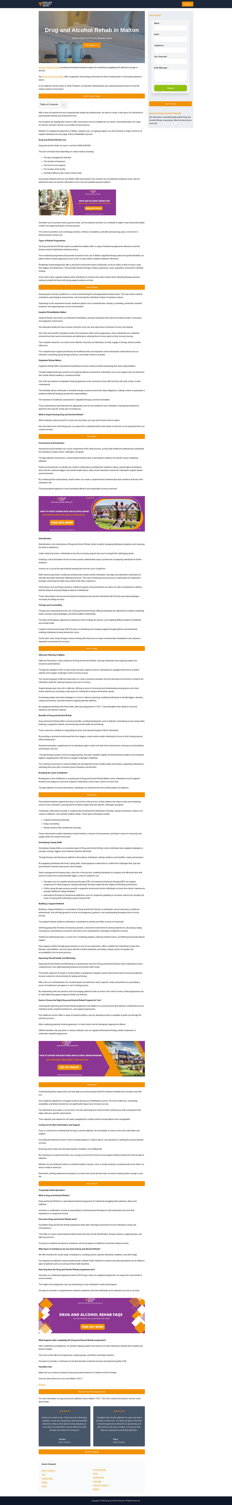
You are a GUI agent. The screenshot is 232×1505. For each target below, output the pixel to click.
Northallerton (98, 1477)
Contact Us (91, 795)
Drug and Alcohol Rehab (49, 67)
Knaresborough (99, 1470)
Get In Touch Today (92, 96)
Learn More (91, 436)
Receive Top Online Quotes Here (91, 1392)
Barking (42, 1385)
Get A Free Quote (92, 1452)
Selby (44, 1486)
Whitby (44, 1482)
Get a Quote (90, 45)
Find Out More (92, 287)
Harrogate (97, 1481)
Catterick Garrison (100, 1485)
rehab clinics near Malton (53, 77)
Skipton (96, 1489)
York (43, 1475)
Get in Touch (92, 648)
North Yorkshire (48, 1471)
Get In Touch (170, 104)
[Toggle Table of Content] (62, 105)
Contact (187, 4)
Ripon (95, 1474)
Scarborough (47, 1478)
